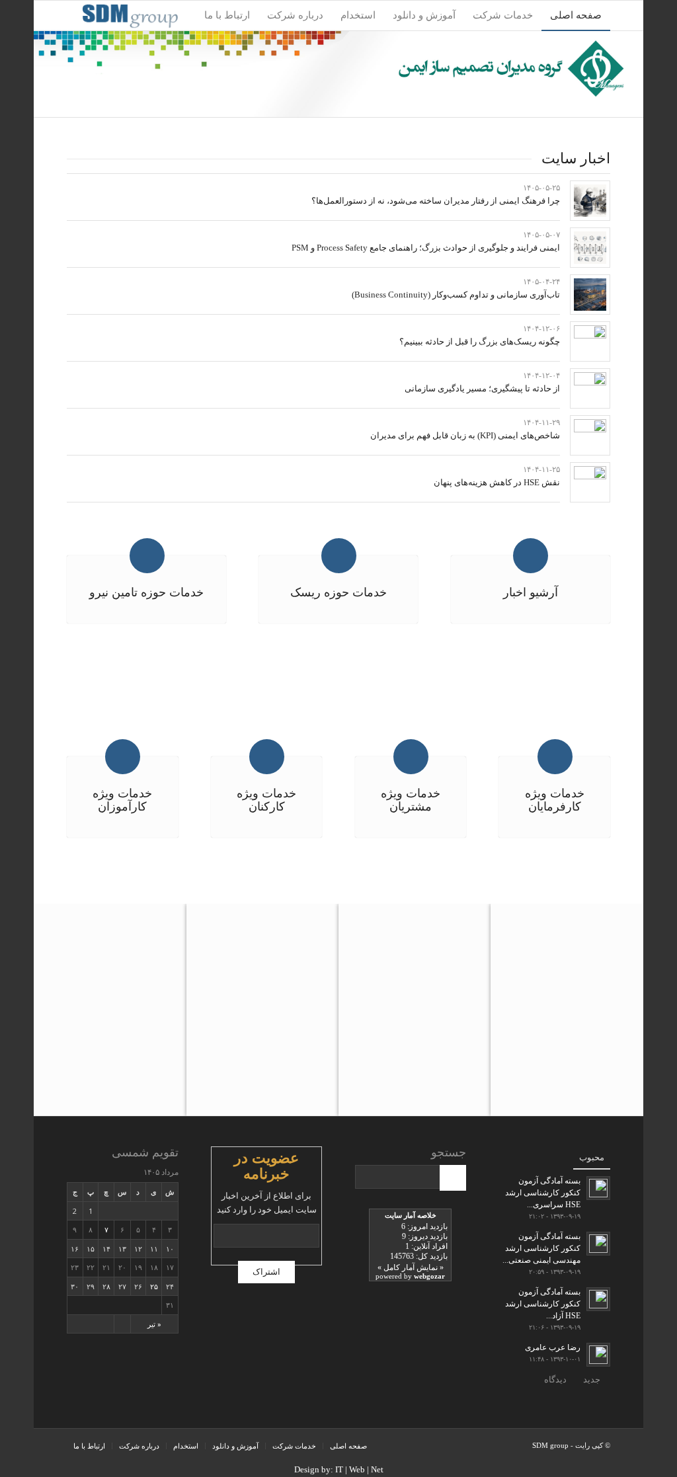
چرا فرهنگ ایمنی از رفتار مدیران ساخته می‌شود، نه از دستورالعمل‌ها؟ (435, 201)
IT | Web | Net (359, 1469)
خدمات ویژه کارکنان (266, 800)
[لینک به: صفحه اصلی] (590, 200)
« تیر (154, 1324)
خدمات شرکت (294, 1446)
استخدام (185, 1446)
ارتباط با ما (89, 1446)
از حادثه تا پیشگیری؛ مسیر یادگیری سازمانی (482, 388)
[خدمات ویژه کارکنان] (266, 756)
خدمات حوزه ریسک (338, 592)
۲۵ (154, 1286)
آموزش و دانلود (235, 1446)
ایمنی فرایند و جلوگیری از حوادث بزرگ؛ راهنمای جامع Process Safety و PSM (426, 248)
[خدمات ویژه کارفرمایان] (555, 756)
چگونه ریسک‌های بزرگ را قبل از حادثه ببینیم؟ (479, 341)
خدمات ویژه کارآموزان (122, 800)
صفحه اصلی (348, 1446)
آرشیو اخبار (530, 592)
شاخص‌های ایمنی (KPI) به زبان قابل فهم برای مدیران (465, 435)
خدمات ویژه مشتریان (410, 800)
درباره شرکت (139, 1446)
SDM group (550, 1445)
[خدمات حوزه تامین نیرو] (147, 555)
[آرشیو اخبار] (530, 555)
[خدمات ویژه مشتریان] (410, 756)
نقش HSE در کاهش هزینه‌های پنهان (497, 482)
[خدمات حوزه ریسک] (338, 555)
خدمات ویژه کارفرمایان (554, 800)
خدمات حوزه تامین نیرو (146, 592)
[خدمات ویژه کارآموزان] (122, 756)
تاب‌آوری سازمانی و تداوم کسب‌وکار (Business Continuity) (456, 294)
